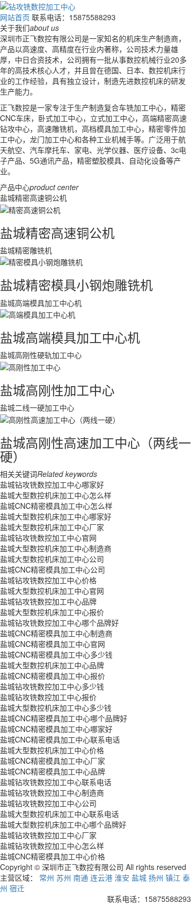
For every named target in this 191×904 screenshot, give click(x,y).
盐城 (139, 877)
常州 (46, 877)
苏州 (63, 877)
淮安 (122, 877)
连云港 (101, 877)
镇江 (173, 877)
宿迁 (17, 888)
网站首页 (15, 17)
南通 (80, 877)
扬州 (156, 877)
